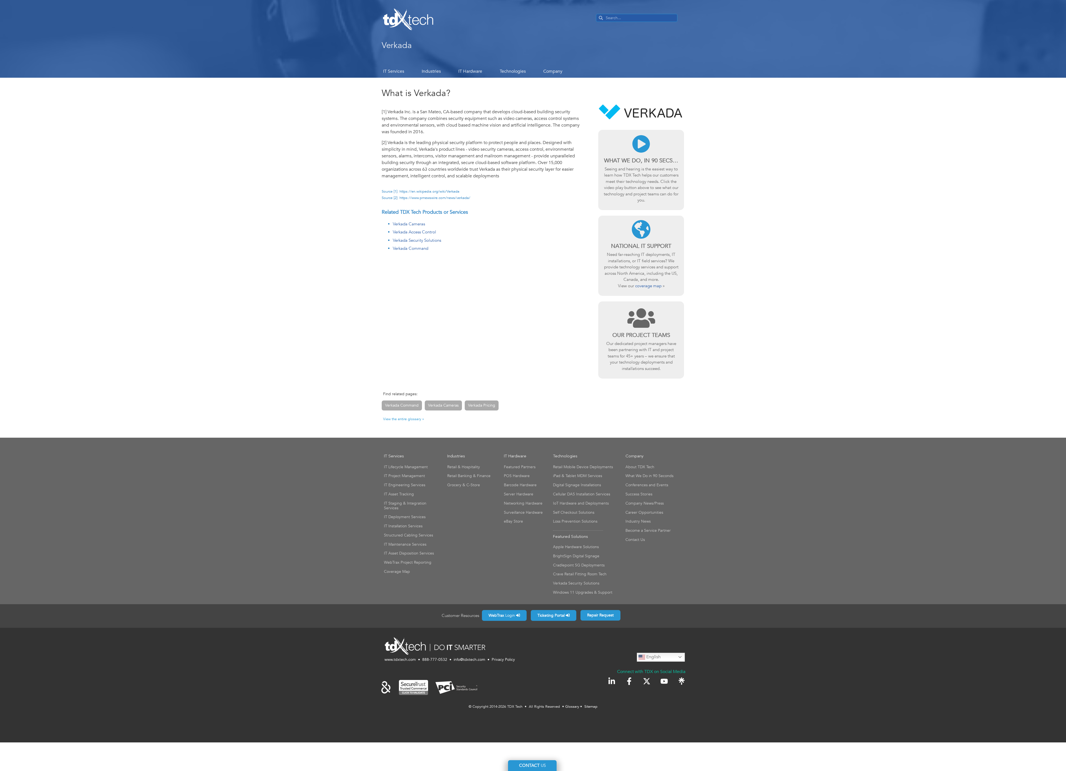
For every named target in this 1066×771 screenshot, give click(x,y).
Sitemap (590, 706)
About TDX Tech (639, 467)
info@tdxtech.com (469, 659)
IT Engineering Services (404, 485)
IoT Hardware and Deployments (581, 503)
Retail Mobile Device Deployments (583, 467)
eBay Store (513, 521)
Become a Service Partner (648, 530)
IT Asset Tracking (399, 494)
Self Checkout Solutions (573, 512)
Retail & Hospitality (463, 467)
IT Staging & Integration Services (405, 506)
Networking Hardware (523, 503)
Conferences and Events (646, 485)
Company (552, 71)
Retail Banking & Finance (469, 475)
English (653, 657)
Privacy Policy (503, 659)
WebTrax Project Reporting (407, 562)
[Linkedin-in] (611, 681)
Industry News (638, 521)
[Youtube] (664, 681)
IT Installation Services (403, 526)
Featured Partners (519, 467)
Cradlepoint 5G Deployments (579, 565)
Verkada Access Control (414, 232)
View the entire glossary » (403, 419)
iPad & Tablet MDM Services (577, 475)
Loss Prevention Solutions (575, 521)
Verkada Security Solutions (417, 240)
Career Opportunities (644, 512)
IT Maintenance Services (405, 544)
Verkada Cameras (409, 224)
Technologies (513, 71)
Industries (431, 71)
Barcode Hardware (520, 485)
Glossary (572, 706)
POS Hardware (517, 475)
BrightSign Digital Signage (576, 556)
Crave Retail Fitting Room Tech (580, 574)
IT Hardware (470, 71)
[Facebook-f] (629, 681)
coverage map (648, 286)
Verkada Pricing (481, 405)
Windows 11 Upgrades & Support (582, 592)
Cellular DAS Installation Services (581, 494)
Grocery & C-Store (463, 485)
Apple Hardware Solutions (576, 547)
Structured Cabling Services (408, 535)
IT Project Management (404, 475)
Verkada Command (410, 248)
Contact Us (635, 539)
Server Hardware (518, 494)
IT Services (393, 71)
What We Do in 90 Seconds (649, 475)
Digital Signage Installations (577, 485)
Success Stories (638, 494)
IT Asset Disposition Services (409, 553)
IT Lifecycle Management (406, 467)
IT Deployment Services (405, 517)
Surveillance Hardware (523, 512)
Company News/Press (644, 503)
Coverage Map (397, 571)
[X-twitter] (646, 681)
